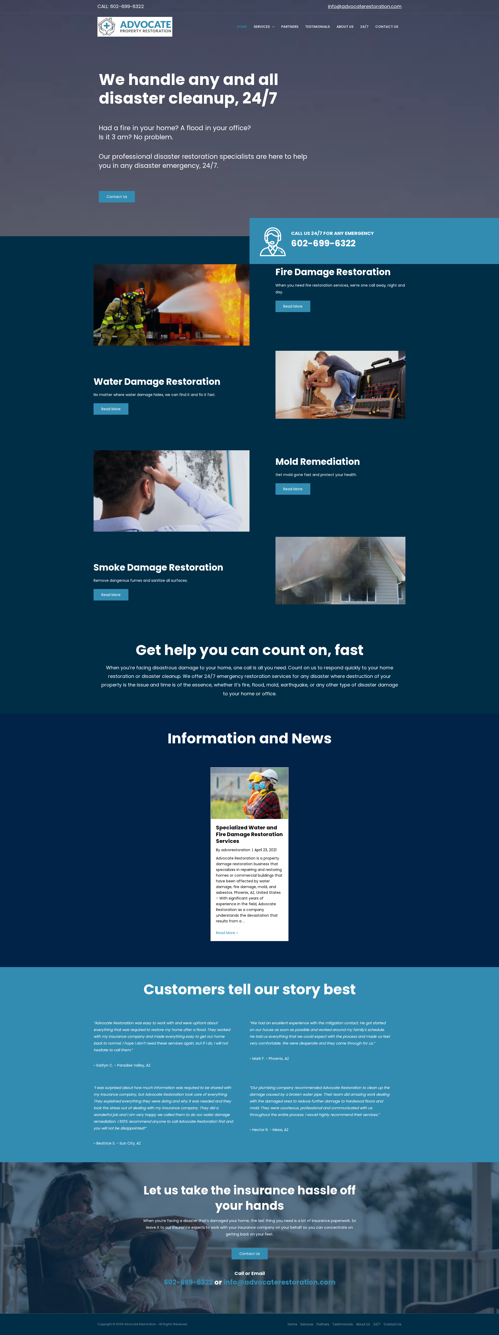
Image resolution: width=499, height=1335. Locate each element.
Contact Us (386, 26)
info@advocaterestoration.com (365, 6)
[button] (117, 196)
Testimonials (317, 26)
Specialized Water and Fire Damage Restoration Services (249, 834)
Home (242, 26)
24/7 (364, 26)
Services (262, 26)
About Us (345, 26)
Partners (289, 26)
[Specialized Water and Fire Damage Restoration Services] (249, 793)
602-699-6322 (188, 1282)
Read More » (227, 932)
